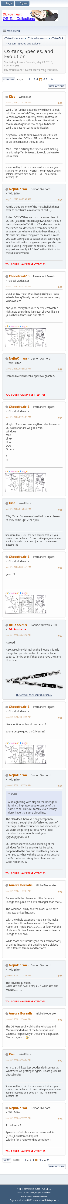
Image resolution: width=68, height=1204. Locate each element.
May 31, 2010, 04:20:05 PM (18, 508)
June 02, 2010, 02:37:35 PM (18, 1118)
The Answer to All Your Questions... (34, 695)
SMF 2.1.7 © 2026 (25, 1192)
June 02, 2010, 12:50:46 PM (18, 1019)
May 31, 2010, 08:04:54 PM (18, 566)
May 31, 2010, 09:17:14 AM (18, 416)
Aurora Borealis (20, 885)
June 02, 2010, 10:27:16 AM (18, 785)
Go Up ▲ (46, 1188)
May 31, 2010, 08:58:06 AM (18, 368)
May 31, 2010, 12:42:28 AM (18, 102)
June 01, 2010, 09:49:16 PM (18, 635)
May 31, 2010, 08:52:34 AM (18, 286)
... (32, 79)
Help (19, 1188)
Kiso (12, 96)
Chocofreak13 (19, 276)
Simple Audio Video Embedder (34, 1196)
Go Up (6, 1159)
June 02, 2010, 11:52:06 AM (18, 975)
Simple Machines (43, 1192)
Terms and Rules (32, 1188)
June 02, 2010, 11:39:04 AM (18, 890)
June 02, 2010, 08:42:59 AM (18, 716)
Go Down (8, 79)
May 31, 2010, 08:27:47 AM (18, 199)
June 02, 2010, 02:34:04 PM (18, 1060)
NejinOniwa (18, 189)
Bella (12, 625)
